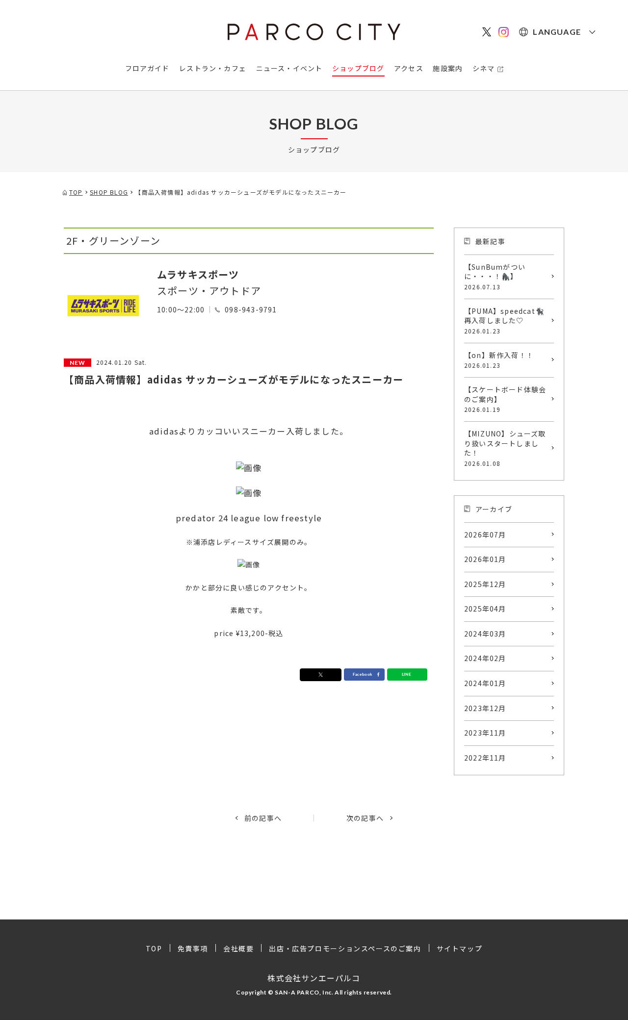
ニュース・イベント (289, 68)
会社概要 (238, 948)
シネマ (483, 68)
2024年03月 (485, 633)
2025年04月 (485, 608)
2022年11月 (485, 758)
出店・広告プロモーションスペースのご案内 (345, 948)
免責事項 (193, 948)
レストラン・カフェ (212, 68)
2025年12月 (485, 584)
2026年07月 (485, 534)
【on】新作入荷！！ (499, 360)
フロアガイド (147, 68)
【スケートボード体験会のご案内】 (505, 398)
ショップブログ (358, 68)
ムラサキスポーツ (198, 274)
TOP (154, 948)
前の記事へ (263, 818)
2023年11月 (485, 733)
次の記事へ (365, 818)
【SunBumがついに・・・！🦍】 (494, 276)
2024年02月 (485, 658)
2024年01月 (485, 683)
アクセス (408, 68)
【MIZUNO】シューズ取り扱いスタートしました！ (505, 448)
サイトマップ (460, 948)
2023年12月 (485, 708)
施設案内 (448, 68)
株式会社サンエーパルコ (313, 978)
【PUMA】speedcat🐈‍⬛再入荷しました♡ (504, 320)
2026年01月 (485, 559)
